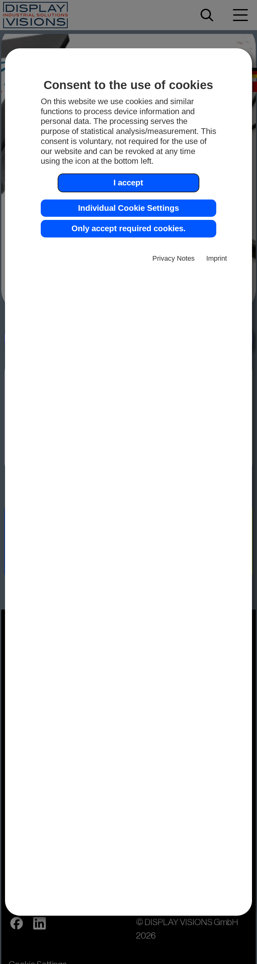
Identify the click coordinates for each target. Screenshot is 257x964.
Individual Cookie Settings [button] (128, 208)
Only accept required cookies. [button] (128, 228)
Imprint (216, 258)
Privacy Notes (173, 258)
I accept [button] (128, 182)
